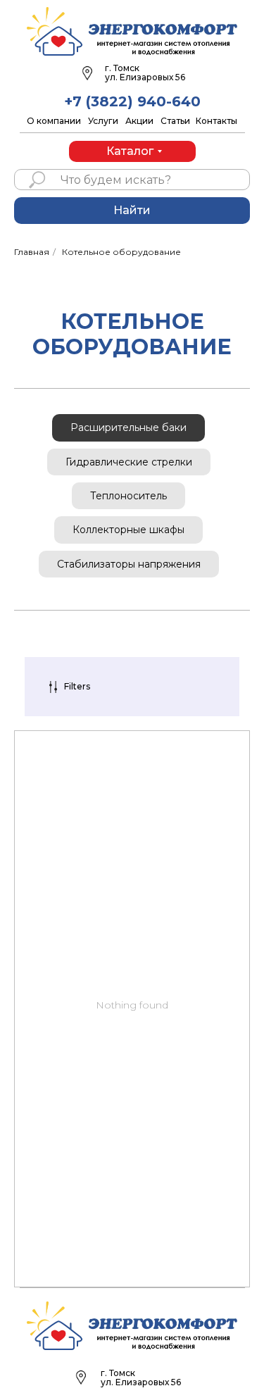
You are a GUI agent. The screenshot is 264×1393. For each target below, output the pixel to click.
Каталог (129, 151)
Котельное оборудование (121, 251)
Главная (31, 251)
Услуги (103, 120)
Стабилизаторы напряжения (129, 564)
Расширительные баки (128, 427)
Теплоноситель (128, 495)
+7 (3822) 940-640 (132, 101)
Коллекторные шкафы (128, 529)
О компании (54, 120)
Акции (139, 120)
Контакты (216, 120)
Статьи (175, 120)
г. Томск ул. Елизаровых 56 (145, 72)
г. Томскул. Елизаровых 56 (141, 1377)
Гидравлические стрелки (128, 462)
